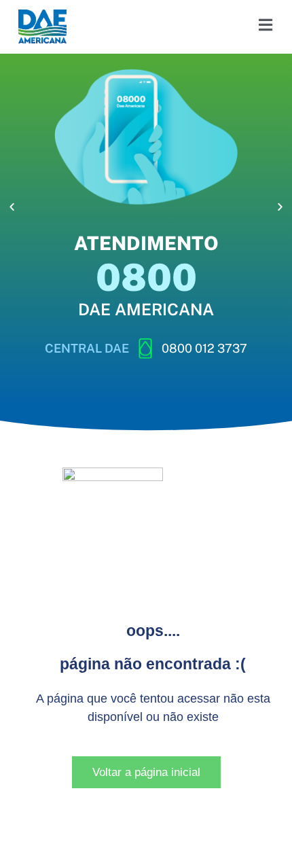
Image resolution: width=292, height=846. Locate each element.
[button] (12, 207)
